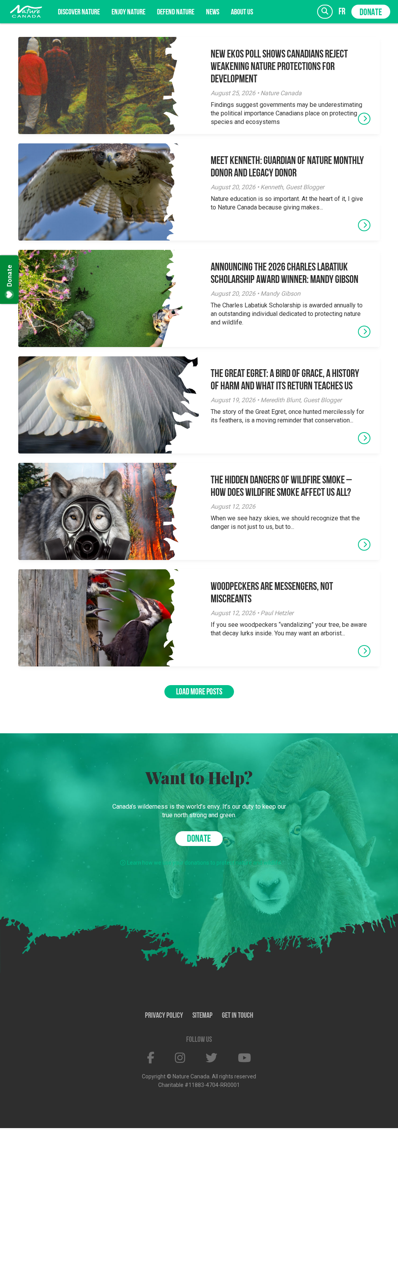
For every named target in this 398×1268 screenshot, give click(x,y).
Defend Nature (175, 12)
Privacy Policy (164, 1016)
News (212, 12)
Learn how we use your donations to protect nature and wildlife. (204, 863)
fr (342, 11)
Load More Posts (199, 692)
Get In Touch (237, 1016)
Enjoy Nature (128, 12)
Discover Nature (79, 12)
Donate (371, 12)
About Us (242, 12)
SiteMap (202, 1016)
